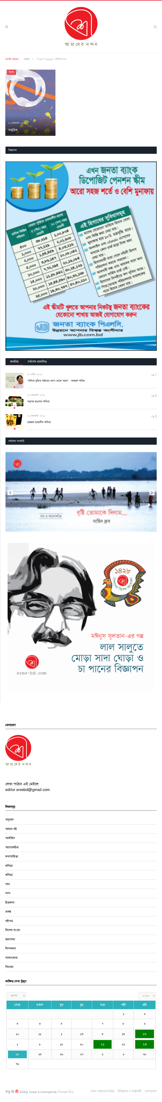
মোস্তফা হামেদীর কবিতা (39, 422)
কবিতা (9, 866)
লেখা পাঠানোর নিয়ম (102, 1091)
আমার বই (11, 829)
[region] (81, 256)
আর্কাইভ (10, 838)
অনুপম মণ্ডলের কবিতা (38, 401)
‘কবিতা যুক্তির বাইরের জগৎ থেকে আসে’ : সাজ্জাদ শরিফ (56, 380)
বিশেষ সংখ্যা (12, 930)
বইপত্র (9, 921)
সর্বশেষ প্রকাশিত (37, 361)
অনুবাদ (9, 819)
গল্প (11, 72)
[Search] (155, 27)
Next (152, 492)
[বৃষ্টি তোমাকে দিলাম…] (81, 492)
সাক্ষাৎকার (11, 958)
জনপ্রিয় (14, 361)
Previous (10, 492)
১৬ (144, 1034)
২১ (102, 1044)
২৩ (145, 1044)
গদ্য (7, 884)
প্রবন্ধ (8, 912)
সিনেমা (9, 967)
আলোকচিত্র (12, 847)
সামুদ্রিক (13, 130)
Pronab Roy (65, 1092)
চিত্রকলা (9, 902)
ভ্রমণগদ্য (10, 939)
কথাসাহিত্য (11, 856)
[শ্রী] (81, 26)
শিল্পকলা (10, 948)
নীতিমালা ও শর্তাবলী (129, 1091)
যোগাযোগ (151, 1091)
